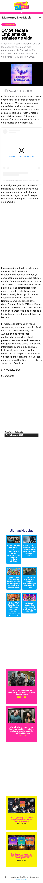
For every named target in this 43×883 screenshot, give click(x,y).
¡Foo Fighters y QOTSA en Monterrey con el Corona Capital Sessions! (21, 819)
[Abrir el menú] (21, 13)
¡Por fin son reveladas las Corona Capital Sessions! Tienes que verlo (21, 856)
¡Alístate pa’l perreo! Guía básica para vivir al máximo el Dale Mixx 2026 (29, 607)
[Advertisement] (21, 406)
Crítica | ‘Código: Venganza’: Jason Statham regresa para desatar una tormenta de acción (29, 550)
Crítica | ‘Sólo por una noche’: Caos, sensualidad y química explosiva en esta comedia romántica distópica (13, 553)
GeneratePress (21, 880)
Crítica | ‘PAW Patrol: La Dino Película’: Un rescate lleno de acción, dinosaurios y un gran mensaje (13, 609)
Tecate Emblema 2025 (14, 435)
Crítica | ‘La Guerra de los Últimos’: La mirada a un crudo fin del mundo (21, 692)
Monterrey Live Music (17, 17)
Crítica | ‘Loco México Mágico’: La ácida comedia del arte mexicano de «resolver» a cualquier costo (13, 582)
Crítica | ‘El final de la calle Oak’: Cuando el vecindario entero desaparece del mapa (29, 582)
